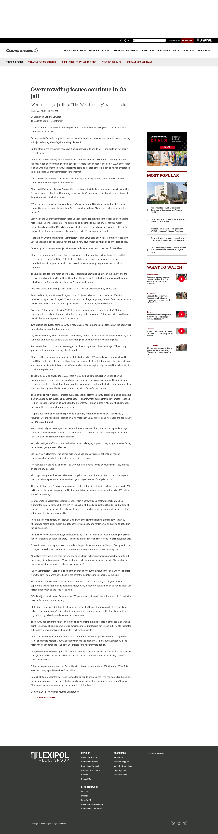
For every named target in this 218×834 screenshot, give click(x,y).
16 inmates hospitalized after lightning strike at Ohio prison (168, 220)
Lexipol (48, 824)
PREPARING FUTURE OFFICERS (42, 62)
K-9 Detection (152, 293)
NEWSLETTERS (174, 40)
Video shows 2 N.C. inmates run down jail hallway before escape (160, 333)
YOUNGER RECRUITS (111, 62)
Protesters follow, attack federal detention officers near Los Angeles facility (166, 210)
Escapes (150, 312)
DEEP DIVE (202, 50)
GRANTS (186, 50)
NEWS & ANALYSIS (73, 50)
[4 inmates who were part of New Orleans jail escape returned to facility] (181, 314)
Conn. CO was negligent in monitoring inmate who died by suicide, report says (168, 239)
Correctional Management (44, 697)
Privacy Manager (156, 753)
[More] (85, 50)
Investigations (152, 274)
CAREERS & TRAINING (123, 50)
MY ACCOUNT (187, 40)
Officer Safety (152, 345)
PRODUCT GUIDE (97, 50)
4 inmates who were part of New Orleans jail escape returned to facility (159, 316)
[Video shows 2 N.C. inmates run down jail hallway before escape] (181, 331)
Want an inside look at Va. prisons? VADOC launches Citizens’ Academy (167, 230)
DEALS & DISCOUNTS (168, 50)
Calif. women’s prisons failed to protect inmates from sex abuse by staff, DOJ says (168, 250)
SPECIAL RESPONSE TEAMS (140, 62)
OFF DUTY (146, 50)
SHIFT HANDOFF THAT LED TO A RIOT (79, 62)
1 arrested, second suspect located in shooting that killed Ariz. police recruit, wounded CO (159, 280)
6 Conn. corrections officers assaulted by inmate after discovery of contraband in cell (159, 351)
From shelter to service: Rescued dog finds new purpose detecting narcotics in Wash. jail (159, 299)
